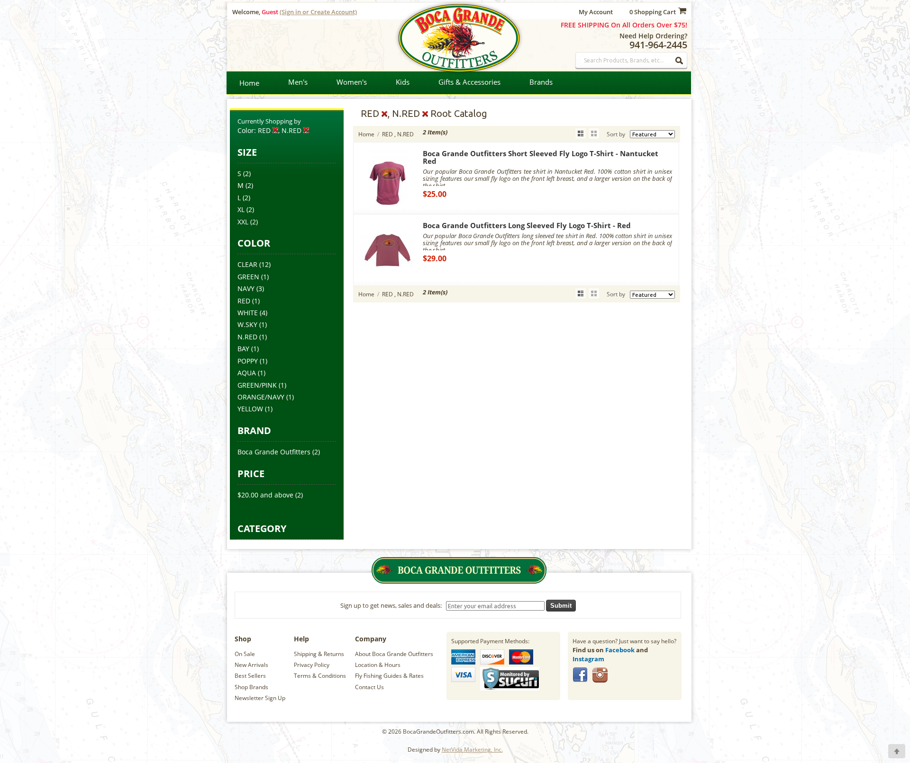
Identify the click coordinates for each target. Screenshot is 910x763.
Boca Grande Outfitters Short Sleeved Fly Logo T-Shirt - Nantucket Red (540, 157)
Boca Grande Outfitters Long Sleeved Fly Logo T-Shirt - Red (527, 225)
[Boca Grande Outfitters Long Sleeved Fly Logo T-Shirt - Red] (388, 275)
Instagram (588, 659)
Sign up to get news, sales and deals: (392, 605)
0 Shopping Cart (652, 12)
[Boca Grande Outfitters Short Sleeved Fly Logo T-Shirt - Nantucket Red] (388, 203)
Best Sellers (250, 676)
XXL (242, 221)
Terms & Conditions (320, 676)
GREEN (248, 276)
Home (249, 83)
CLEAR (247, 264)
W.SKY (247, 324)
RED (243, 300)
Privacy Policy (311, 665)
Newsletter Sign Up (260, 698)
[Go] (679, 60)
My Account (596, 12)
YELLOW (250, 408)
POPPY (247, 360)
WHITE (247, 312)
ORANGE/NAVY (260, 396)
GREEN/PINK (257, 385)
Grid (594, 133)
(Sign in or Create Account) (318, 12)
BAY (243, 348)
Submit (561, 605)
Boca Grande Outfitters (273, 451)
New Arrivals (251, 665)
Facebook (620, 650)
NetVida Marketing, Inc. (472, 749)
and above (265, 494)
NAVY (246, 288)
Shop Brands (251, 687)
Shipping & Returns (319, 654)
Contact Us (369, 687)
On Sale (245, 654)
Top (896, 751)
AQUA (246, 372)
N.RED (247, 336)
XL (241, 209)
